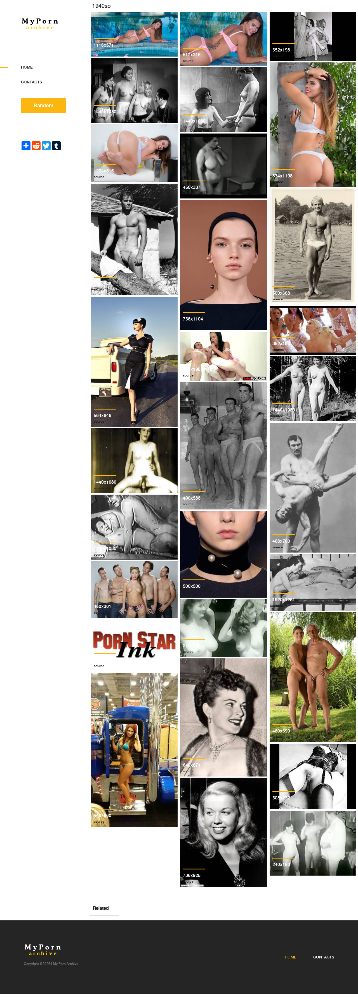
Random (43, 105)
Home (27, 67)
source (99, 51)
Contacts (31, 82)
